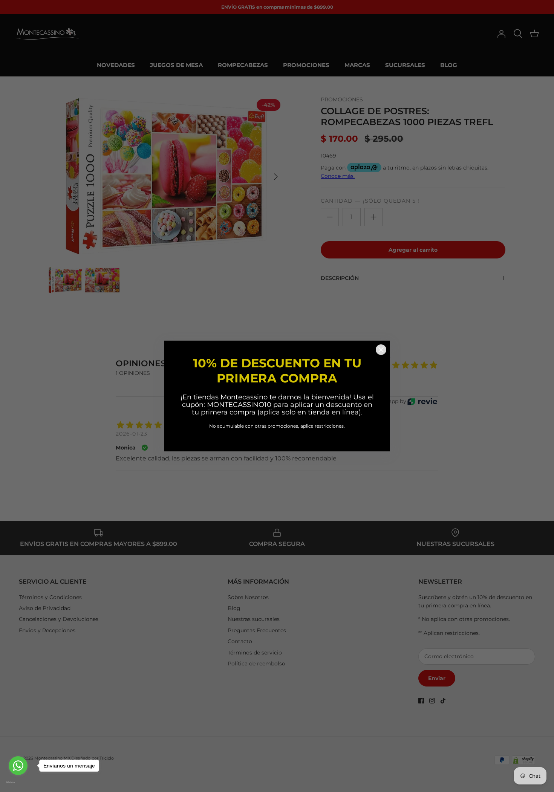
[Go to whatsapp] (18, 765)
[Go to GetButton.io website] (18, 782)
